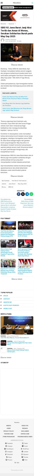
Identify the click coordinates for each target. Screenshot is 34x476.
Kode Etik (25, 425)
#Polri (5, 296)
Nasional (3, 336)
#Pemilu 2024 (7, 308)
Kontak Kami (25, 434)
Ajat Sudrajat (5, 180)
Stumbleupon (9, 449)
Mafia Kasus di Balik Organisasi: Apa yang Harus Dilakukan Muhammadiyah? (26, 203)
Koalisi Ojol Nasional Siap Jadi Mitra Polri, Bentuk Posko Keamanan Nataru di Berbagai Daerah (15, 98)
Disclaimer (25, 431)
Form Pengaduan (9, 436)
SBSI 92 (10, 187)
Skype (10, 457)
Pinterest (9, 446)
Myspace (25, 454)
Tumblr (26, 446)
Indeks (8, 425)
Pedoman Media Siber (25, 436)
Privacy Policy (8, 431)
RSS (18, 462)
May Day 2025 (22, 184)
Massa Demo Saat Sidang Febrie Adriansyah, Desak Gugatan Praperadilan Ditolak (7, 252)
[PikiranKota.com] (17, 2)
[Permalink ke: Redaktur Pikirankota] (2, 40)
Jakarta (4, 184)
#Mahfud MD (7, 302)
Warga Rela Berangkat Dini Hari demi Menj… (19, 343)
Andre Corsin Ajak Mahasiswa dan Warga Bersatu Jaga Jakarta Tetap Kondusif (17, 109)
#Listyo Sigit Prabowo (11, 305)
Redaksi (25, 428)
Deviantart (10, 454)
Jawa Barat (12, 184)
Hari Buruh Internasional (19, 180)
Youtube (26, 457)
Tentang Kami (8, 434)
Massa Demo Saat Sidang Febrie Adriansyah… (18, 351)
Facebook (10, 443)
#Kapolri (6, 299)
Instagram (10, 451)
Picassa (10, 460)
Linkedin (26, 451)
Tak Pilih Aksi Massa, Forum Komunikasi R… (15, 338)
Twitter (26, 443)
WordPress (26, 449)
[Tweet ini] (23, 194)
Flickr (25, 460)
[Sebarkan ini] (19, 194)
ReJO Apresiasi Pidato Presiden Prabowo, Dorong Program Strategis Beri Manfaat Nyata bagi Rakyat (25, 252)
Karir (9, 428)
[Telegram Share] (27, 194)
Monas (4, 187)
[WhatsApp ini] (31, 194)
